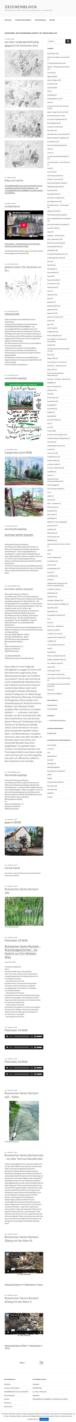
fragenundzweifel (52, 280)
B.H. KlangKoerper (53, 123)
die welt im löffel (52, 228)
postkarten (50, 529)
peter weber (51, 514)
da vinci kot (51, 172)
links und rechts (14, 180)
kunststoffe (51, 409)
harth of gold (51, 328)
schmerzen (50, 565)
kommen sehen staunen (19, 534)
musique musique (52, 464)
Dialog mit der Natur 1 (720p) (15, 1346)
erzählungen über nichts (54, 258)
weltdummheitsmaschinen (55, 659)
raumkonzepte (52, 537)
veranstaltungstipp (16, 378)
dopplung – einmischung (55, 235)
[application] (24, 1036)
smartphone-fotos (53, 589)
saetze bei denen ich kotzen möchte (58, 544)
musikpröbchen (52, 457)
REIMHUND (51, 540)
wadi (48, 648)
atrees (49, 102)
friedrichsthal (51, 287)
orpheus (49, 500)
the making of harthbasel (55, 615)
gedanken (50, 302)
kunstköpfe (51, 405)
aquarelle (50, 87)
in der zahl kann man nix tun (56, 362)
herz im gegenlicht (53, 335)
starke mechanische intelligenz (57, 604)
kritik (48, 394)
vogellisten (50, 641)
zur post (49, 797)
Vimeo (40, 1285)
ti (47, 619)
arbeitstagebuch (52, 98)
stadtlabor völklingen (53, 600)
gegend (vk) (51, 313)
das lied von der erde (53, 179)
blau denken (51, 130)
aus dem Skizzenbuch (54, 115)
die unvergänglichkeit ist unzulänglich (59, 218)
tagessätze (50, 608)
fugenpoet (50, 295)
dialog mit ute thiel (53, 211)
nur (48, 492)
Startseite (8, 20)
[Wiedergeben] (7, 1036)
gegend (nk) (51, 309)
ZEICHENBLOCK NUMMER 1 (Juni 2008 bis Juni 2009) (50, 1399)
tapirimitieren (51, 611)
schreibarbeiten (52, 568)
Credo (49, 168)
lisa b (48, 423)
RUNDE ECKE (51, 733)
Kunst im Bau (51, 397)
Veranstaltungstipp (16, 775)
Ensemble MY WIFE (53, 246)
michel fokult (12, 867)
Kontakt (52, 20)
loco (48, 427)
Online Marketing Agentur (57, 720)
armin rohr (50, 749)
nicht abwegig (51, 485)
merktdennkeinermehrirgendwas (57, 438)
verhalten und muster (54, 633)
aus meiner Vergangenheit (55, 119)
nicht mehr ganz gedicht (55, 488)
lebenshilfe (50, 416)
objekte (49, 496)
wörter (49, 667)
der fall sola (50, 190)
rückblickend (12, 206)
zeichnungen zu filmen (54, 674)
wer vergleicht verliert (54, 663)
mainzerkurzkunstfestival (55, 782)
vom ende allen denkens (55, 645)
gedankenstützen (52, 306)
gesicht (49, 320)
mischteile (50, 442)
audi (48, 752)
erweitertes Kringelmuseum (56, 254)
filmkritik (50, 265)
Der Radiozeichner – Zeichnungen (58, 205)
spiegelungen (51, 593)
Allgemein (50, 76)
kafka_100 (50, 369)
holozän (49, 345)
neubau (49, 475)
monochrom (51, 453)
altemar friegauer (52, 80)
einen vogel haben (53, 239)
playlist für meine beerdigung (56, 522)
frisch (49, 291)
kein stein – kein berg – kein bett (57, 379)
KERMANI (50, 383)
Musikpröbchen (52, 705)
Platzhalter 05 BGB (16, 940)
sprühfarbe (50, 596)
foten (49, 276)
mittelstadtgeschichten (54, 446)
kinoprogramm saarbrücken (56, 771)
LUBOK (49, 778)
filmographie (51, 269)
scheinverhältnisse (53, 557)
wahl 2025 (50, 652)
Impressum (7, 1403)
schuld (49, 579)
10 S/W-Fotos (51, 53)
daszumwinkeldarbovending (56, 183)
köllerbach (50, 390)
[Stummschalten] (35, 1036)
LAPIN (49, 774)
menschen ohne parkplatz (55, 434)
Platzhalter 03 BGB (16, 1061)
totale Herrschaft (52, 630)
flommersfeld (51, 272)
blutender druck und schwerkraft (57, 134)
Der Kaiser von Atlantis (54, 198)
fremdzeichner (52, 283)
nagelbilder (50, 471)
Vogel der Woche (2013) (55, 637)
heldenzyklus (51, 332)
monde (49, 449)
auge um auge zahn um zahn (56, 112)
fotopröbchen (51, 763)
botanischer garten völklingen (56, 138)
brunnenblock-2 (52, 141)
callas (49, 149)
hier (37, 1419)
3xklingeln (36, 1384)
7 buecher (50, 73)
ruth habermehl (52, 789)
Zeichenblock (21, 7)
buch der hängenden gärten (56, 145)
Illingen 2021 (51, 358)
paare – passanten (53, 503)
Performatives (51, 507)
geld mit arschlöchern (54, 317)
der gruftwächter (52, 194)
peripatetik (50, 511)
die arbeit (50, 760)
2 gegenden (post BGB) (18, 452)
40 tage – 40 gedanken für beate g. (58, 67)
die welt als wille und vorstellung (57, 224)
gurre (49, 324)
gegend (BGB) (13, 822)
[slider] (39, 1036)
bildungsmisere (52, 756)
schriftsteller (51, 576)
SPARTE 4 (50, 793)
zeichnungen (51, 670)
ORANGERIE (12, 314)
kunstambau (51, 401)
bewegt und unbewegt (54, 127)
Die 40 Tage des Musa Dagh (56, 215)
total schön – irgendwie (54, 626)
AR (48, 91)
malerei (49, 431)
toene (49, 622)
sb (48, 554)
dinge (49, 232)
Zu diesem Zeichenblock (23, 20)
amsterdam (51, 84)
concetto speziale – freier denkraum (58, 162)
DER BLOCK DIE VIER (54, 187)
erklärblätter (51, 250)
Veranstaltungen (40, 20)
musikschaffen (52, 460)
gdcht (49, 298)
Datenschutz (8, 1406)
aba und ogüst (51, 745)
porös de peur (51, 525)
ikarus (49, 354)
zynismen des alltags (53, 693)
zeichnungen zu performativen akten (59, 678)
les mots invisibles (53, 420)
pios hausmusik (52, 786)
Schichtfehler (51, 561)
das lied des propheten (54, 175)
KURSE (49, 412)
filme (49, 261)
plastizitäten (51, 518)
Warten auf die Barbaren (55, 656)
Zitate (49, 690)
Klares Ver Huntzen (53, 386)
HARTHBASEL (37, 1388)
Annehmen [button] (44, 1419)
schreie (49, 572)
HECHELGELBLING (53, 767)
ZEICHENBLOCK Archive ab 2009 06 (16, 1392)
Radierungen (51, 533)
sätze (49, 550)
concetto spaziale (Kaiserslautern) (58, 156)
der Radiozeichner (53, 201)
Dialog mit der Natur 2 (13, 1285)
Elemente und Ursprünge (55, 243)
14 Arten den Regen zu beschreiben (58, 57)
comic (49, 152)
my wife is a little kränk (54, 468)
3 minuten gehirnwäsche (55, 63)
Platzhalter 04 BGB (16, 1030)
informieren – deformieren (55, 366)
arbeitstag (50, 95)
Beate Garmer (30, 1285)
